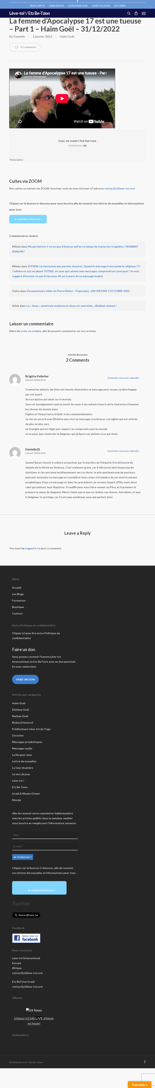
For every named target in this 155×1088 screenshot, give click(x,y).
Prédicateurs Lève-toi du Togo (31, 729)
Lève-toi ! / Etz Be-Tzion (29, 13)
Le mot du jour (21, 774)
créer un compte (31, 331)
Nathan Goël (20, 716)
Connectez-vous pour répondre (123, 378)
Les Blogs (18, 594)
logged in (31, 548)
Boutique (18, 607)
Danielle (19, 36)
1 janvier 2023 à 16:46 (35, 453)
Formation (19, 600)
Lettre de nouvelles (24, 761)
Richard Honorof (22, 722)
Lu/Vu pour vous (22, 754)
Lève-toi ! (18, 780)
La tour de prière (22, 767)
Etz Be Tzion (20, 787)
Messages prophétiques (27, 741)
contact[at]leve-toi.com (119, 188)
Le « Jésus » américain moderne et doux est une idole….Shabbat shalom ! (71, 305)
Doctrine (17, 735)
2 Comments (28, 47)
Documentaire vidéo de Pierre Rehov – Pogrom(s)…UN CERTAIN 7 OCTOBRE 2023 (78, 290)
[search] (129, 13)
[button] (144, 13)
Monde (16, 800)
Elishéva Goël (20, 709)
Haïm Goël (67, 36)
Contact (17, 613)
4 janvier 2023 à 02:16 (35, 380)
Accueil (16, 587)
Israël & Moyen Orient (26, 793)
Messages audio (22, 748)
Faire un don (25, 679)
